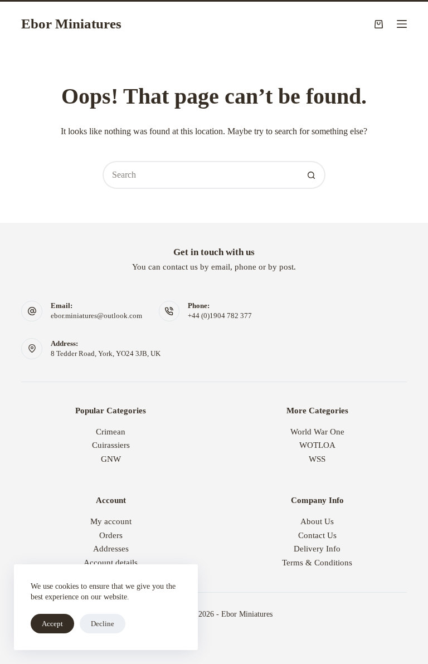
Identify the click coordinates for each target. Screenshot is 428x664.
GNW (111, 459)
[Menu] (402, 24)
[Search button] (311, 175)
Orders (111, 535)
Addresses (111, 548)
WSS (317, 459)
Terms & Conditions (317, 562)
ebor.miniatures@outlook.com (96, 315)
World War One (317, 431)
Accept (52, 623)
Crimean (110, 431)
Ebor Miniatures (71, 23)
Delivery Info (317, 548)
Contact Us (317, 535)
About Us (317, 521)
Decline (102, 623)
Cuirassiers (111, 445)
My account (111, 521)
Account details (111, 562)
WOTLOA (317, 445)
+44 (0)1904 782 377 (220, 315)
